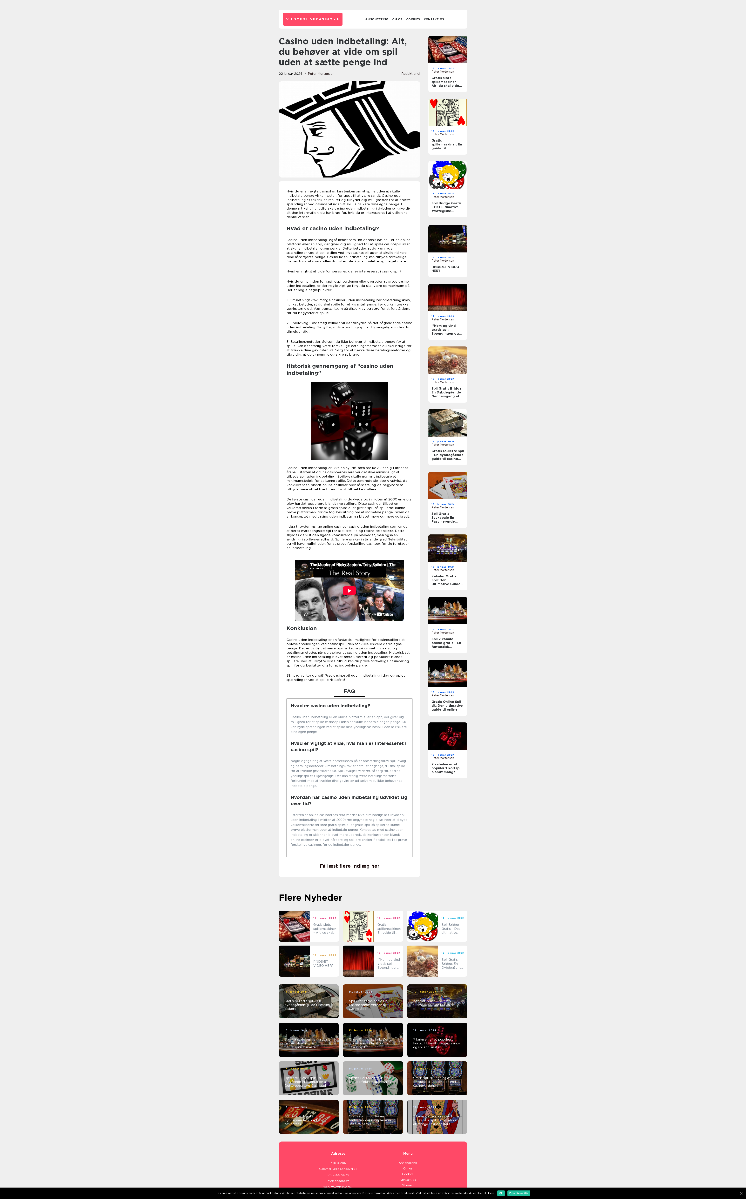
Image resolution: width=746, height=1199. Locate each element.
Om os (397, 19)
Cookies (413, 19)
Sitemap (408, 1185)
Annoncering (376, 19)
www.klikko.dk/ (342, 1187)
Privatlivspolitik (518, 1193)
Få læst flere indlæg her (349, 866)
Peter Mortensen (321, 74)
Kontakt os (434, 19)
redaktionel (410, 74)
